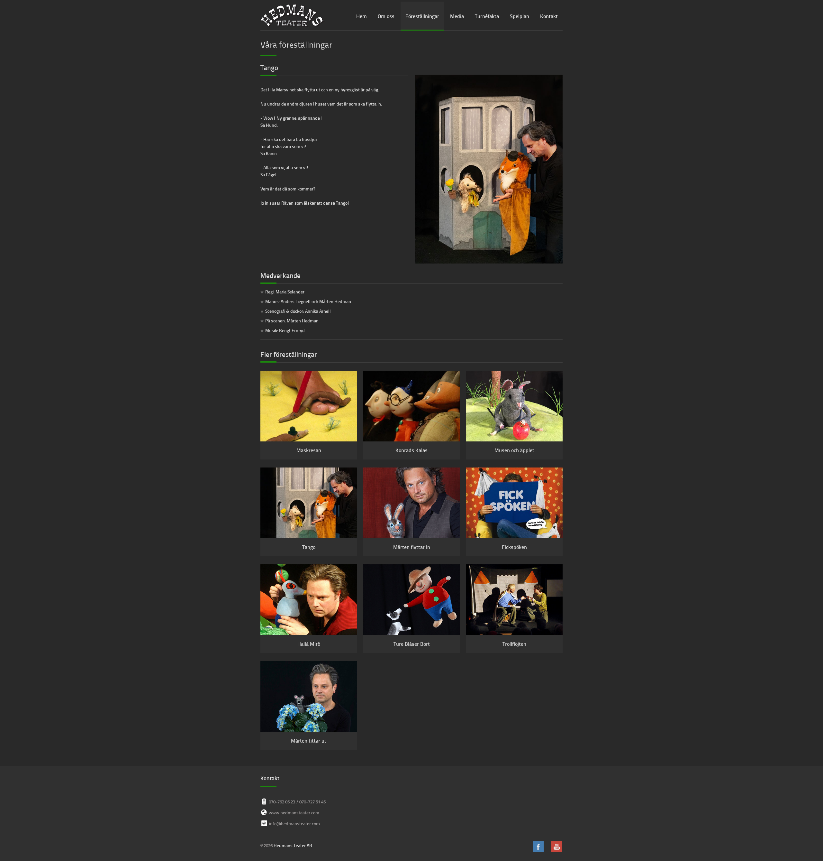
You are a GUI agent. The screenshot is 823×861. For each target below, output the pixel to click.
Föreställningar (422, 16)
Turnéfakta (487, 16)
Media (457, 16)
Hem (361, 16)
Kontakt (549, 16)
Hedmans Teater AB (293, 845)
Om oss (386, 16)
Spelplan (519, 16)
